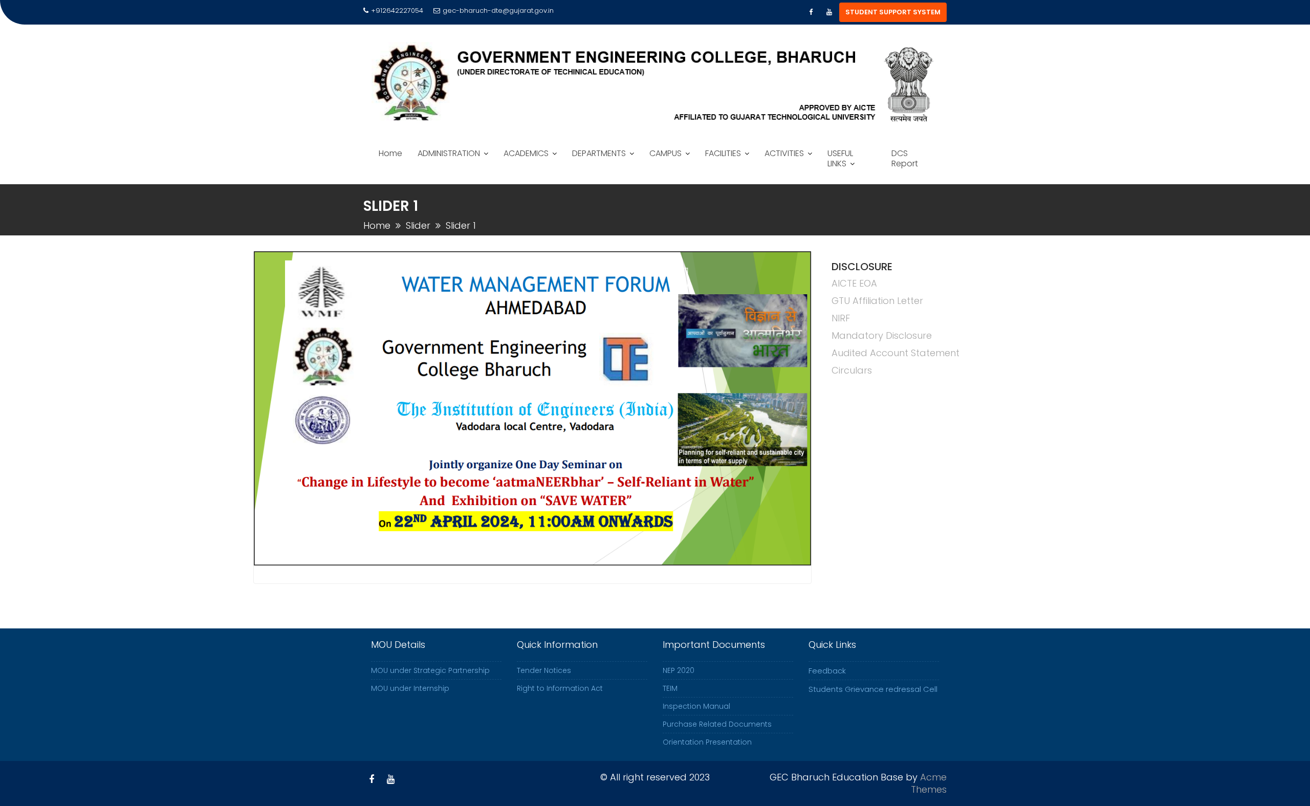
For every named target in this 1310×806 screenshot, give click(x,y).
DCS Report (904, 158)
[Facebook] (810, 12)
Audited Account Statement (895, 352)
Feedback (827, 670)
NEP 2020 (678, 670)
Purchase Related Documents (717, 724)
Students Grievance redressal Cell (873, 689)
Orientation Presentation (707, 742)
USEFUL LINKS (840, 158)
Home (390, 153)
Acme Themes (929, 783)
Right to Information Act (560, 688)
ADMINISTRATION (449, 153)
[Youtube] (829, 12)
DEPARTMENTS (599, 153)
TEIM (670, 688)
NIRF (841, 318)
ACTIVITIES (784, 153)
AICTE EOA (854, 283)
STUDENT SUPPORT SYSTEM (893, 12)
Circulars (852, 370)
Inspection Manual (696, 706)
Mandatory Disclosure (882, 335)
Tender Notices (544, 670)
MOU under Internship (410, 688)
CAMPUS (665, 153)
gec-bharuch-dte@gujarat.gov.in (498, 10)
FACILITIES (723, 153)
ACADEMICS (526, 153)
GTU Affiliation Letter (877, 300)
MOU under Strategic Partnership (430, 670)
